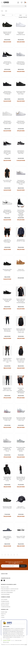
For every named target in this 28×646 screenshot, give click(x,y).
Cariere (2, 615)
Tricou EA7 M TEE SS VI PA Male (7, 181)
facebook (1, 580)
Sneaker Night (4, 611)
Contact (2, 617)
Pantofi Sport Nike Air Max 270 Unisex (7, 63)
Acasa (2, 10)
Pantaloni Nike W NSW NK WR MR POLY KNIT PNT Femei (20, 479)
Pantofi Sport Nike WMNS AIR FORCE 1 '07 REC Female (21, 182)
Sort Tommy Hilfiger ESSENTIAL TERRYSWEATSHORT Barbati (21, 390)
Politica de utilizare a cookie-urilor (8, 590)
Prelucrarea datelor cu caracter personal (9, 588)
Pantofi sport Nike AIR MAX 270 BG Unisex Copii (7, 419)
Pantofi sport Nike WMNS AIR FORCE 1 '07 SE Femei (7, 449)
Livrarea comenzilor (5, 603)
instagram (4, 580)
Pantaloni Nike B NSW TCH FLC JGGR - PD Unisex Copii (7, 360)
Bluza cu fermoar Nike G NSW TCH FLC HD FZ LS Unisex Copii (20, 360)
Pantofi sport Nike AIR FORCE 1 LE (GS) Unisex (20, 93)
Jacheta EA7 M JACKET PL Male (21, 240)
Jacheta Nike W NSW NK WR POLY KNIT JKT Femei (7, 479)
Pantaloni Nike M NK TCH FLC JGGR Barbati (7, 330)
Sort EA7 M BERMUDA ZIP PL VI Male (7, 241)
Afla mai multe (6, 642)
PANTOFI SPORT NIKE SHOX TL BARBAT (7, 33)
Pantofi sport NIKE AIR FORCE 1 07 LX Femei (21, 122)
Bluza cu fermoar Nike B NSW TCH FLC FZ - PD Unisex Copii (20, 330)
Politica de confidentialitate (7, 592)
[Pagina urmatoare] (17, 555)
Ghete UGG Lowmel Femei (20, 270)
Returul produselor (5, 604)
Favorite (21, 2)
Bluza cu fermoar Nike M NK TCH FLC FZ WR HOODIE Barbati (20, 301)
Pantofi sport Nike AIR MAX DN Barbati (7, 300)
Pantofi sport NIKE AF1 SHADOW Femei (21, 33)
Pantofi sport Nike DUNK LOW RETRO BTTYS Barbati (20, 449)
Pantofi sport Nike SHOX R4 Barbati (7, 507)
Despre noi (3, 613)
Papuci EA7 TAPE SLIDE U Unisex (21, 537)
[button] (11, 20)
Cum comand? (4, 599)
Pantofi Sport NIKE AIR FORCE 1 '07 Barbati (7, 93)
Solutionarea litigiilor (5, 594)
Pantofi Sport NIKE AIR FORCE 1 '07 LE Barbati (21, 63)
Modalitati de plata (5, 601)
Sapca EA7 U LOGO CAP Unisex (20, 507)
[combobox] (14, 6)
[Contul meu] (18, 2)
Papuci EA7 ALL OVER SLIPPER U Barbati (7, 537)
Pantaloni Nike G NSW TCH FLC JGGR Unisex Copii (7, 389)
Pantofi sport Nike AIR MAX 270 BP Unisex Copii (20, 419)
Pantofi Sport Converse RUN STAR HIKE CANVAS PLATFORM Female (20, 213)
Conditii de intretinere (5, 606)
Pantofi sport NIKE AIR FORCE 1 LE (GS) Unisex (7, 122)
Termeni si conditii (5, 586)
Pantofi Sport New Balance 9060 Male (20, 152)
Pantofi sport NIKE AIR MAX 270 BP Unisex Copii (7, 152)
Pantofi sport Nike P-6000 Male (7, 270)
